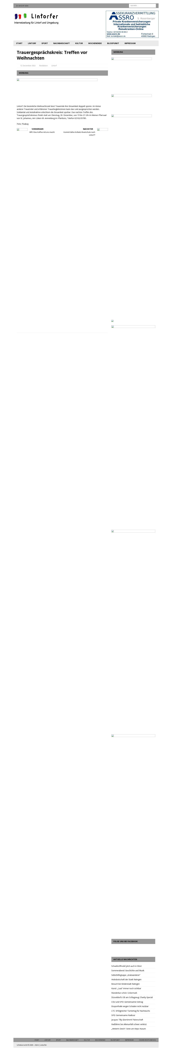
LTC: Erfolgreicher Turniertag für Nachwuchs (130, 1011)
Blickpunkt (113, 43)
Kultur (79, 43)
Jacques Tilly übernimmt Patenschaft (127, 1019)
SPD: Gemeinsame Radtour (123, 1015)
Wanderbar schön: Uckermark (124, 993)
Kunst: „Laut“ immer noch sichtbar (126, 988)
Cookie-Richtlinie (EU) (147, 1040)
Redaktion (43, 65)
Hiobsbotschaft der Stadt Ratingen (126, 979)
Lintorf (32, 43)
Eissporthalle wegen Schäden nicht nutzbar (129, 1006)
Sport (45, 43)
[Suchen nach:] (142, 5)
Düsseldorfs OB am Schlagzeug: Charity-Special (132, 997)
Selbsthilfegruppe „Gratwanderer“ (125, 975)
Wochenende (95, 43)
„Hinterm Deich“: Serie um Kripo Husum (128, 1028)
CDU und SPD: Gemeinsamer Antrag (127, 1002)
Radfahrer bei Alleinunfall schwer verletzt (129, 1024)
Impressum (130, 43)
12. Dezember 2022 (28, 65)
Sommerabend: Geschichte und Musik (127, 970)
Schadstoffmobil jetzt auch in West (126, 966)
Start (19, 43)
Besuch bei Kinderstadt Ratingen (125, 984)
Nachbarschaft (61, 43)
